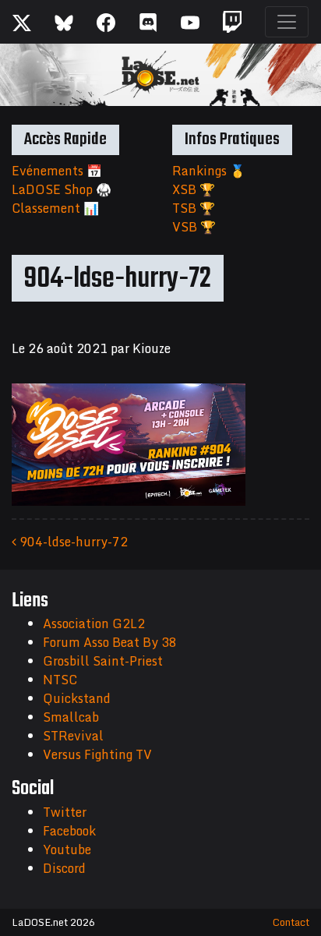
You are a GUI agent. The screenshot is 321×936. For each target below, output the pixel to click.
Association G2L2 (94, 623)
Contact (291, 922)
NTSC (60, 679)
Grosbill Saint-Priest (103, 661)
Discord (64, 868)
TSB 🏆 (193, 208)
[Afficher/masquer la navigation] (287, 21)
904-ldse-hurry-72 (72, 542)
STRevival (73, 736)
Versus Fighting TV (97, 754)
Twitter (64, 812)
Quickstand (77, 698)
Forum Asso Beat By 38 (110, 642)
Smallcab (71, 717)
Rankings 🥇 (208, 171)
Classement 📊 (55, 208)
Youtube (67, 849)
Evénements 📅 (57, 171)
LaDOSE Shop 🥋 (61, 189)
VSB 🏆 (194, 227)
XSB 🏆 (193, 189)
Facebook (69, 831)
